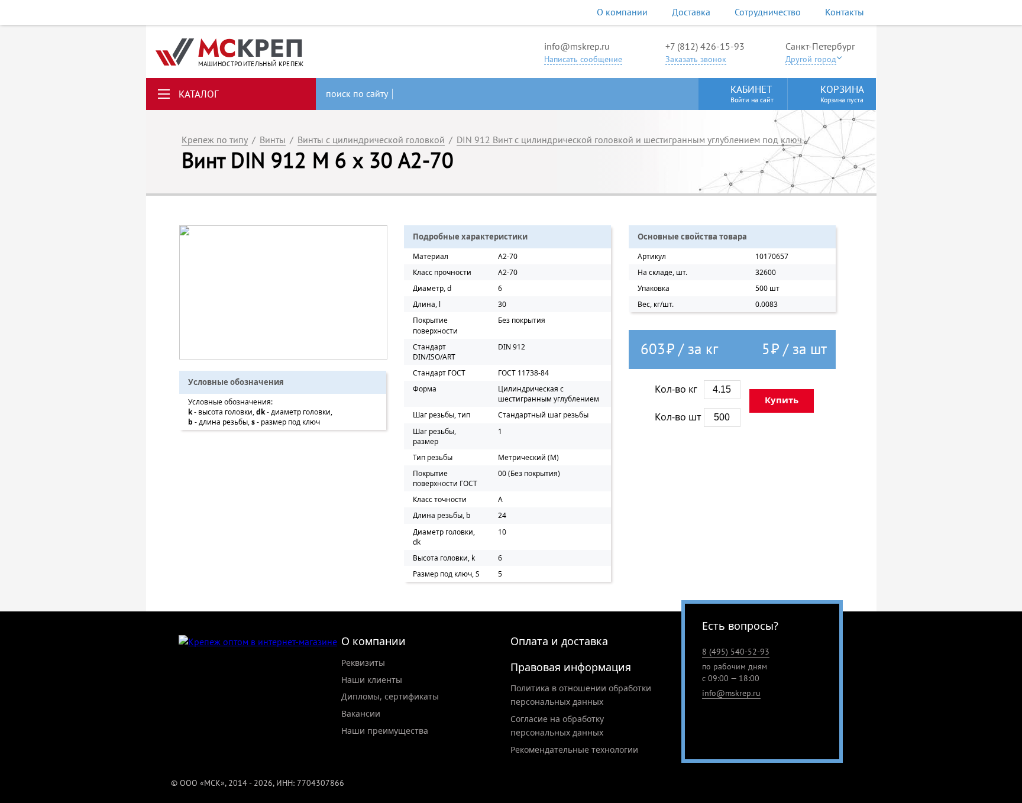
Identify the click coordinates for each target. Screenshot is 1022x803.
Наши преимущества (384, 730)
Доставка (691, 12)
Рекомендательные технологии (574, 749)
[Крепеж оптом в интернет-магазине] (258, 642)
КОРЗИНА (842, 93)
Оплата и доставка (559, 641)
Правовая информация (570, 667)
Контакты (844, 12)
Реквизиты (363, 662)
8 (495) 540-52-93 (735, 651)
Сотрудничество (768, 12)
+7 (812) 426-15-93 (705, 46)
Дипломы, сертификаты (390, 696)
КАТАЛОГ (199, 94)
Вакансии (360, 713)
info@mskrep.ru (577, 46)
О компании (622, 12)
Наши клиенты (371, 679)
